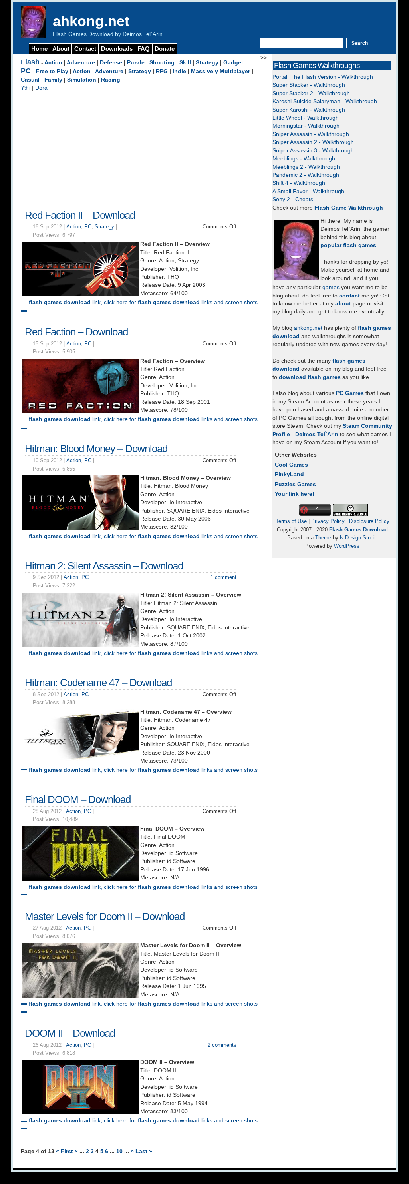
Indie (179, 71)
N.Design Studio (358, 538)
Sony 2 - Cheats (292, 199)
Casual (30, 80)
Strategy (207, 63)
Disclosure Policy (369, 521)
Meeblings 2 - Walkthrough (306, 167)
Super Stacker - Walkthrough (308, 85)
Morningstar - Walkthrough (306, 126)
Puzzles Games (295, 484)
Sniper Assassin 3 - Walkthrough (313, 151)
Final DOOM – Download (78, 799)
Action (53, 63)
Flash (30, 62)
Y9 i (25, 88)
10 (120, 1151)
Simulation (81, 80)
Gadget (233, 63)
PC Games (350, 393)
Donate (165, 48)
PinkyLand (289, 474)
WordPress (346, 546)
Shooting (162, 63)
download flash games (310, 377)
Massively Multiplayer (220, 71)
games (331, 287)
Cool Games (291, 465)
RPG (162, 71)
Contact (85, 48)
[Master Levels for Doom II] (80, 996)
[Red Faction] (80, 411)
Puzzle (136, 63)
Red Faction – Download (76, 331)
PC (26, 71)
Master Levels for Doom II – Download (105, 916)
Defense (111, 63)
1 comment (223, 577)
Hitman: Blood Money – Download (96, 448)
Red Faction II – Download (80, 215)
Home (39, 48)
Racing (110, 80)
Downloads (117, 48)
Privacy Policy (328, 521)
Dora (41, 88)
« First (65, 1151)
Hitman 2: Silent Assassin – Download (104, 565)
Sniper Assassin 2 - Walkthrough (313, 142)
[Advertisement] (140, 148)
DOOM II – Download (70, 1033)
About (60, 48)
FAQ (143, 48)
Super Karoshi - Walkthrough (308, 110)
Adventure (81, 63)
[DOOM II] (80, 1113)
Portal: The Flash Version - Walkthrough (322, 77)
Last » (143, 1151)
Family (53, 80)
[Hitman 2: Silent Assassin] (80, 645)
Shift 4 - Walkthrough (298, 183)
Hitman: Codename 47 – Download (98, 682)
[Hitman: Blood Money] (80, 528)
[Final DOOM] (80, 879)
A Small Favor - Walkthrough (308, 191)
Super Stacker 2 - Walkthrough (311, 93)
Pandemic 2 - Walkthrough (305, 175)
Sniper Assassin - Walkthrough (310, 134)
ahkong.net (91, 21)
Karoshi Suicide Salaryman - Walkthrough (324, 101)
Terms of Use (291, 521)
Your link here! (294, 494)
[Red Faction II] (80, 294)
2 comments (222, 1045)
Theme (323, 538)
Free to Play (52, 71)
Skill (185, 63)
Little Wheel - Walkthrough (305, 118)
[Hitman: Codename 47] (80, 762)
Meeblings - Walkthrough (303, 159)
